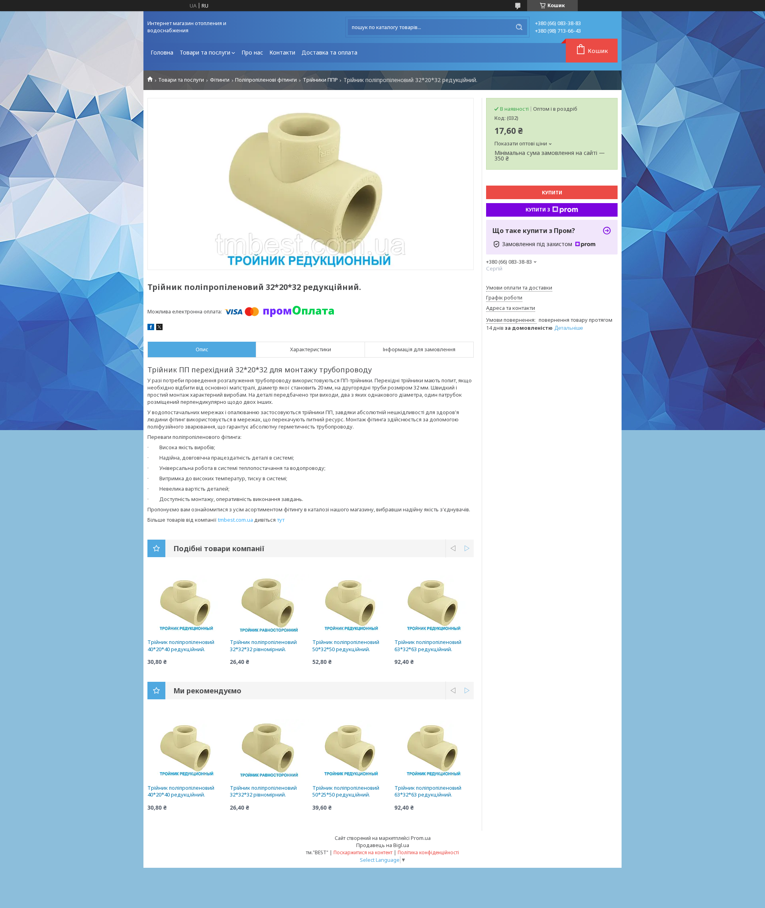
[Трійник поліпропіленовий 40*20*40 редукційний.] (187, 603)
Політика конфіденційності (428, 852)
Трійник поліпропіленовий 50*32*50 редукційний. (345, 645)
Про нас (252, 52)
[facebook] (150, 328)
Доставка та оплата (329, 52)
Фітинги (220, 79)
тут (280, 519)
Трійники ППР (320, 79)
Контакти (282, 52)
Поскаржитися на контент (362, 852)
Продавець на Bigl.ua (382, 845)
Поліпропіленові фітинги (266, 79)
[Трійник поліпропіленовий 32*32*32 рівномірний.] (269, 603)
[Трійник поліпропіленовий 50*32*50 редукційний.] (352, 603)
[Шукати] (519, 27)
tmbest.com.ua (235, 519)
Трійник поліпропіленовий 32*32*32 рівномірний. (263, 645)
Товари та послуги (205, 52)
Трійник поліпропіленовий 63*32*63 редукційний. (427, 645)
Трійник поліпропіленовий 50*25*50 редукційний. (345, 791)
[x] (159, 328)
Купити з (538, 209)
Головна (162, 52)
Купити (552, 192)
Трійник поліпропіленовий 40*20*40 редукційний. (180, 645)
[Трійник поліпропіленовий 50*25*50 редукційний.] (352, 749)
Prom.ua (421, 837)
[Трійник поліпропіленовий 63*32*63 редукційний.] (434, 603)
